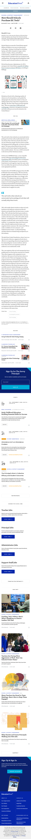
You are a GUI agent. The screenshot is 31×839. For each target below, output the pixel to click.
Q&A (21, 693)
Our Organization (6, 800)
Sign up (15, 387)
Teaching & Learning (24, 7)
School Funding (12, 311)
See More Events (15, 495)
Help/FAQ (18, 803)
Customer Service (20, 806)
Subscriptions (5, 818)
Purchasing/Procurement (14, 314)
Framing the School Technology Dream (10, 359)
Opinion (26, 15)
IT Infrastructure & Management (11, 334)
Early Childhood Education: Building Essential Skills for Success (14, 413)
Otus (20, 486)
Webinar (22, 438)
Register (4, 424)
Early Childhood (6, 409)
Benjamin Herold (6, 350)
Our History (4, 803)
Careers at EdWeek (6, 811)
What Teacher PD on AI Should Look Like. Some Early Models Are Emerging (10, 125)
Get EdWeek (5, 815)
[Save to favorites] (15, 28)
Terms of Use (15, 835)
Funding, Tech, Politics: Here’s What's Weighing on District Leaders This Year (12, 618)
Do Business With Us (22, 815)
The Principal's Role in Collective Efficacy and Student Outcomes (13, 474)
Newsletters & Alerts (6, 820)
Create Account (15, 771)
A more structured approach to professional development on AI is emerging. (12, 129)
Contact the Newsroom (22, 808)
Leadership (6, 7)
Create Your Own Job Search (15, 581)
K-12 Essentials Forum (18, 409)
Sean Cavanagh (5, 339)
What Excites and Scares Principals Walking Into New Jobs (14, 736)
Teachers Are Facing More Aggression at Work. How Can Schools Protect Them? (12, 658)
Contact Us (19, 798)
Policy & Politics (14, 7)
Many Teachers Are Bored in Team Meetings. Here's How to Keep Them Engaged (14, 697)
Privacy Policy (14, 831)
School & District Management (12, 15)
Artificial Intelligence (8, 120)
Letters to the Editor (21, 800)
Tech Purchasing (12, 317)
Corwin (20, 454)
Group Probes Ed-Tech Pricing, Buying (12, 336)
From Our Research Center (9, 121)
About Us (4, 798)
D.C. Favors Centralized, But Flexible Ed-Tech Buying (9, 347)
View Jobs (7, 519)
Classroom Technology (8, 344)
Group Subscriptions (7, 823)
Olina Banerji (5, 627)
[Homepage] (15, 3)
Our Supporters (5, 808)
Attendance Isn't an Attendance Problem (13, 443)
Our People (4, 806)
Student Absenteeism (13, 438)
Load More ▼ (16, 752)
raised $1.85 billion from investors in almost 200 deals (15, 67)
